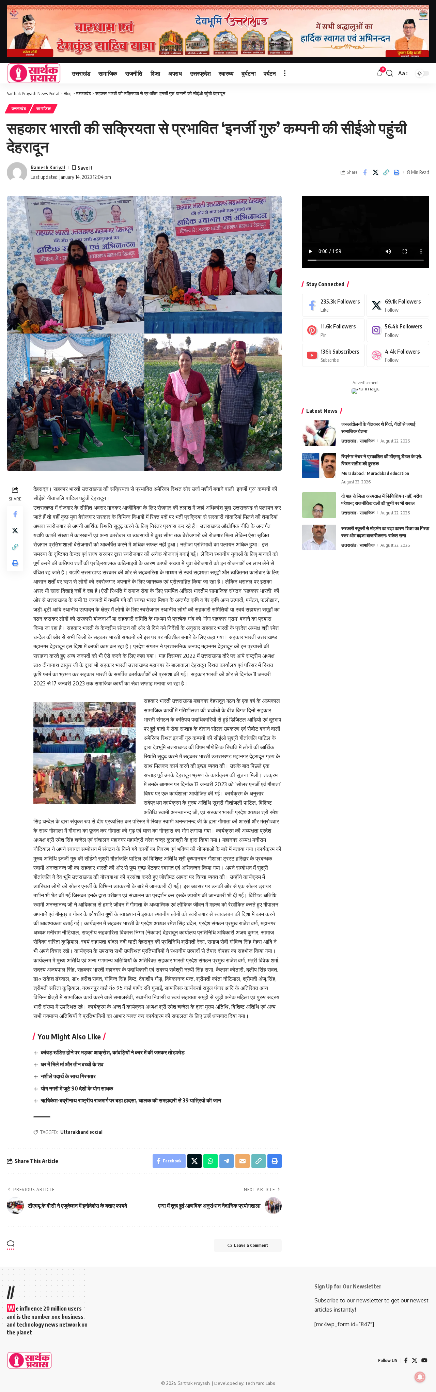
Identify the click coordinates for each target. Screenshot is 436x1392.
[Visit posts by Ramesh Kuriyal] (17, 172)
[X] (398, 305)
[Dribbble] (398, 355)
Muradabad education (388, 473)
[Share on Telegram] (226, 1161)
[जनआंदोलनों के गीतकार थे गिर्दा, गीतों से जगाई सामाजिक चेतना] (319, 433)
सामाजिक (43, 108)
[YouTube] (424, 1360)
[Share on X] (375, 172)
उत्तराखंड (19, 108)
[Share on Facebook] (365, 172)
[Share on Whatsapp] (210, 1161)
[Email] (242, 1161)
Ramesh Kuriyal (48, 167)
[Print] (396, 172)
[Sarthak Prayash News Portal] (34, 73)
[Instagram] (398, 330)
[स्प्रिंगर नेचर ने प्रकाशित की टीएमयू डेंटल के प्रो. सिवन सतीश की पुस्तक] (319, 465)
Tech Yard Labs (260, 1383)
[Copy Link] (386, 172)
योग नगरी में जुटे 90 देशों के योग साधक (77, 1088)
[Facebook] (333, 305)
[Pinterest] (333, 330)
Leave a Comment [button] (251, 1245)
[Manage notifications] (420, 1377)
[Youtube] (333, 355)
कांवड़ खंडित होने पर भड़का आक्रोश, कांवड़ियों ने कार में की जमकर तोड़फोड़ (113, 1052)
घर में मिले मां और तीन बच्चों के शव (72, 1064)
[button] (285, 73)
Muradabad (352, 473)
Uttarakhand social (81, 1132)
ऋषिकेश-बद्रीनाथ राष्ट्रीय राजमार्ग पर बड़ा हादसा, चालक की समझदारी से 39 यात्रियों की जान (131, 1100)
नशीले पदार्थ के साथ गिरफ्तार (68, 1076)
